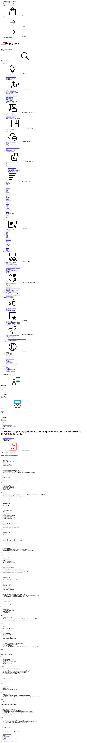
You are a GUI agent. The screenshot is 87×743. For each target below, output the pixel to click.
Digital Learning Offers (10, 102)
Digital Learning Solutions (11, 262)
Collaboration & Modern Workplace (13, 288)
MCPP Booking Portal (12, 340)
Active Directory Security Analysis (13, 295)
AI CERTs (8, 182)
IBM (7, 202)
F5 (6, 196)
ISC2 (7, 206)
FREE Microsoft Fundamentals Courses (14, 324)
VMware (7, 217)
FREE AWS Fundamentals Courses (13, 322)
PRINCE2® (8, 131)
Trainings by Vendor (10, 90)
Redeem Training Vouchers (11, 95)
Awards (7, 356)
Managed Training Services (11, 264)
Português (24, 36)
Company (5, 341)
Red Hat (7, 214)
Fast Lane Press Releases (11, 308)
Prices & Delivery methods (8, 438)
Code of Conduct (9, 362)
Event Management (9, 265)
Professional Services (7, 251)
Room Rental (8, 271)
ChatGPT (7, 143)
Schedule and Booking (7, 439)
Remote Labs (8, 272)
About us (7, 352)
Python (7, 164)
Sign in (4, 739)
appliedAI (8, 183)
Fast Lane (8, 197)
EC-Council (8, 194)
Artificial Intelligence (10, 285)
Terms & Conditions (10, 359)
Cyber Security (9, 145)
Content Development (10, 263)
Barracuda (8, 188)
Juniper (7, 208)
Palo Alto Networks (10, 213)
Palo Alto (7, 245)
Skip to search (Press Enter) (8, 2)
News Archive (8, 309)
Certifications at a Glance (11, 229)
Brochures (8, 368)
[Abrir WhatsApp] (84, 740)
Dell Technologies (9, 193)
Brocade (7, 189)
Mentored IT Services (10, 291)
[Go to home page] (10, 48)
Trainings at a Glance (10, 113)
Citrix (7, 191)
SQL (7, 165)
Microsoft (7, 209)
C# (6, 163)
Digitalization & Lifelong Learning (13, 268)
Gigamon (7, 199)
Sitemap (4, 738)
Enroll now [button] (3, 396)
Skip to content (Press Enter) (9, 5)
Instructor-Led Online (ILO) (11, 101)
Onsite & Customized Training (12, 92)
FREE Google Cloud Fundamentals (13, 323)
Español (23, 26)
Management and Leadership (11, 114)
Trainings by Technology (11, 91)
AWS (7, 186)
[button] (11, 37)
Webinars (7, 370)
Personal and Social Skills (11, 116)
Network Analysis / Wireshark (12, 150)
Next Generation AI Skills (11, 77)
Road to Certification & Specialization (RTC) (17, 339)
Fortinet (7, 198)
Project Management (10, 117)
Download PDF (25, 450)
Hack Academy (9, 79)
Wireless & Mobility (10, 151)
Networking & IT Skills (10, 78)
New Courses (8, 94)
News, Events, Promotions (8, 297)
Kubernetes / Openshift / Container (12, 148)
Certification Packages (10, 336)
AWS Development (12, 168)
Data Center (8, 146)
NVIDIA (7, 212)
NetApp (7, 210)
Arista (7, 184)
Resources (5, 365)
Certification (5, 218)
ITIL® (7, 130)
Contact (2, 50)
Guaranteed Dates (9, 93)
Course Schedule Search (5, 61)
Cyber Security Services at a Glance (13, 293)
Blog (7, 367)
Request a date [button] (3, 397)
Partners (7, 360)
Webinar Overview (9, 321)
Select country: (6, 37)
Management (8, 355)
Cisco (7, 190)
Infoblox (7, 204)
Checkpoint (8, 192)
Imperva (7, 205)
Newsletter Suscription (10, 371)
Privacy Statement (6, 736)
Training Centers (9, 100)
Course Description (7, 436)
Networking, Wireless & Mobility (12, 290)
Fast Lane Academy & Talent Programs (13, 266)
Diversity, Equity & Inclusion (11, 363)
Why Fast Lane (9, 353)
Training (4, 63)
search (2, 60)
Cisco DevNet (11, 169)
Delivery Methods (9, 98)
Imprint (4, 735)
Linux (7, 149)
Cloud (7, 144)
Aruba (7, 185)
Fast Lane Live (9, 74)
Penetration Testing (9, 296)
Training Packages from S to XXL (12, 335)
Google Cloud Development (14, 170)
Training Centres (9, 354)
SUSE (7, 216)
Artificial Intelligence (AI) (11, 142)
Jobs (6, 358)
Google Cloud (8, 200)
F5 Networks (8, 237)
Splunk (7, 215)
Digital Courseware (9, 99)
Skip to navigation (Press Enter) (9, 1)
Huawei (7, 201)
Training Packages (9, 97)
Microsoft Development (13, 171)
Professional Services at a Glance (12, 283)
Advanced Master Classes (11, 75)
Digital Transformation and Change (13, 118)
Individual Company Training (12, 270)
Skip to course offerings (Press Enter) (10, 3)
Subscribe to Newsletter (10, 310)
